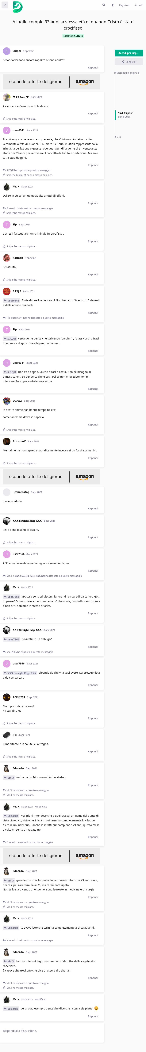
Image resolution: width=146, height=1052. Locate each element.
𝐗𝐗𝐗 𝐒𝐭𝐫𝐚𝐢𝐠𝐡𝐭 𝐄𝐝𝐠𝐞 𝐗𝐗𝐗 (21, 673)
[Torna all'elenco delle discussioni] (5, 5)
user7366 (13, 596)
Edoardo (12, 816)
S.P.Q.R (11, 338)
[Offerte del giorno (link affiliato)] (51, 88)
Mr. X (10, 777)
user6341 (13, 300)
